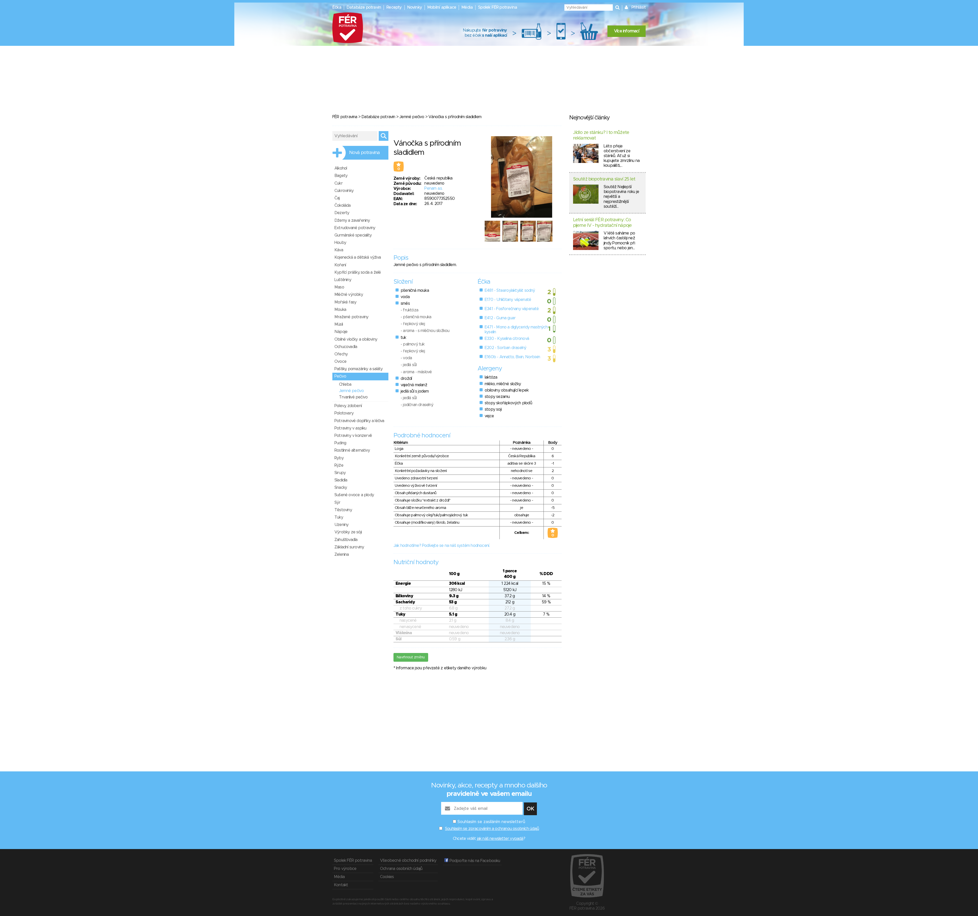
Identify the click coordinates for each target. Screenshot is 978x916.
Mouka (340, 310)
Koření (340, 265)
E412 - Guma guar (500, 318)
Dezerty (341, 213)
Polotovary (344, 413)
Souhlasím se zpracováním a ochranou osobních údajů (492, 829)
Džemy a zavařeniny (352, 220)
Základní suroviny (349, 547)
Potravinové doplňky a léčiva (359, 421)
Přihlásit (638, 7)
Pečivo (340, 376)
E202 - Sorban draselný (505, 348)
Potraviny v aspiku (350, 428)
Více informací (626, 31)
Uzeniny (341, 525)
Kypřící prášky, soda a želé (357, 272)
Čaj (337, 198)
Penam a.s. (433, 188)
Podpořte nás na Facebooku (474, 861)
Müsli (338, 324)
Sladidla (340, 480)
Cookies (387, 877)
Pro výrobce (345, 869)
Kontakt (341, 885)
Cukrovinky (344, 191)
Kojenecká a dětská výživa (357, 257)
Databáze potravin (364, 7)
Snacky (340, 487)
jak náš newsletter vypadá (500, 839)
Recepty (394, 7)
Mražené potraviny (351, 317)
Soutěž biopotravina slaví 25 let (604, 179)
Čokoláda (342, 205)
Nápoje (340, 332)
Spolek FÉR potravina (497, 7)
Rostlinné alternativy (352, 450)
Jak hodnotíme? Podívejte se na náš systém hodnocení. (441, 546)
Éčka (336, 7)
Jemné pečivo (411, 117)
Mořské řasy (345, 302)
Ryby (339, 458)
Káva (338, 250)
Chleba (345, 384)
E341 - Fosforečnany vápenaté (512, 309)
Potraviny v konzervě (353, 436)
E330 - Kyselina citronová (507, 339)
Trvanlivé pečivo (353, 397)
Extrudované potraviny (354, 228)
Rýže (338, 465)
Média (467, 7)
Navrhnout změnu (411, 657)
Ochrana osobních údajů (401, 869)
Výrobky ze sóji (348, 532)
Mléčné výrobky (348, 295)
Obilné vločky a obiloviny (355, 339)
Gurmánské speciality (353, 235)
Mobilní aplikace (441, 7)
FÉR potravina (344, 117)
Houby (340, 243)
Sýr (337, 503)
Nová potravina (364, 152)
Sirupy (340, 473)
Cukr (338, 183)
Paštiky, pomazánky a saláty (358, 369)
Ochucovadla (345, 347)
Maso (339, 287)
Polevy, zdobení (348, 406)
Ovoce (340, 361)
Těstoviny (343, 510)
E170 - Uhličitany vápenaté (508, 300)
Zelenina (341, 554)
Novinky (414, 7)
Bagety (340, 176)
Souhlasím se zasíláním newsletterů (491, 822)
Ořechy (341, 354)
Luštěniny (342, 280)
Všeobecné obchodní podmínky (408, 860)
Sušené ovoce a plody (354, 495)
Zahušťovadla (345, 540)
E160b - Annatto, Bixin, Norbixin (512, 357)
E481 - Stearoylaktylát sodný (510, 290)
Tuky (338, 517)
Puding (340, 443)
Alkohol (340, 168)
